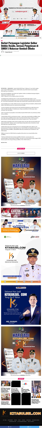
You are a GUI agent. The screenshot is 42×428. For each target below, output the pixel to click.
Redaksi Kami (28, 420)
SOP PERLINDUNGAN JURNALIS (22, 421)
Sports (19, 420)
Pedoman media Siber (12, 421)
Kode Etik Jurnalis (31, 421)
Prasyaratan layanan (35, 420)
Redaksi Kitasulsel (8, 52)
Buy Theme (4, 420)
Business (23, 420)
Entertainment (10, 420)
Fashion (15, 420)
